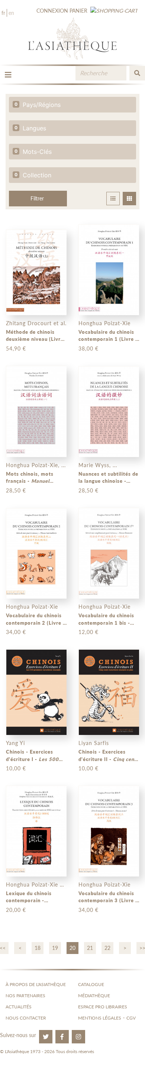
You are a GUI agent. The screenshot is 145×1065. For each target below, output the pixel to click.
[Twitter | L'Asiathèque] (45, 1036)
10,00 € (16, 768)
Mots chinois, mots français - (34, 478)
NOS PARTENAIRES (25, 995)
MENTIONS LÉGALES (99, 1018)
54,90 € (16, 348)
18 (38, 948)
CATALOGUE (91, 984)
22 (107, 948)
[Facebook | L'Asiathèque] (62, 1036)
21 (90, 948)
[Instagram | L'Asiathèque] (78, 1036)
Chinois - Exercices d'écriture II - (108, 756)
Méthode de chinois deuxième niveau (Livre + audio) (35, 336)
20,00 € (16, 910)
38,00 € (88, 348)
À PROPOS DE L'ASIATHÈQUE (36, 984)
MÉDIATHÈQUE (94, 995)
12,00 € (88, 632)
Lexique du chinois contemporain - (35, 897)
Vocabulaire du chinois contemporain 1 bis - (106, 619)
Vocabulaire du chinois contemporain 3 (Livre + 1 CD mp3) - (108, 897)
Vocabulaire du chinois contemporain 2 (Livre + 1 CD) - (36, 619)
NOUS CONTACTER (26, 1018)
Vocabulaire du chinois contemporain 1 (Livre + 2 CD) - (108, 336)
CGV (131, 1018)
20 (72, 948)
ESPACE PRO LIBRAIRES (102, 1006)
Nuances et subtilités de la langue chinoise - (108, 478)
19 (55, 948)
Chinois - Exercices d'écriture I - (32, 756)
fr (3, 13)
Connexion (52, 10)
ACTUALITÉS (19, 1006)
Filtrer (37, 198)
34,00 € (16, 632)
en (11, 13)
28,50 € (16, 490)
